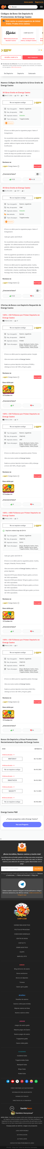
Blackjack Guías (22, 1064)
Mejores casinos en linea (22, 1008)
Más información (16, 67)
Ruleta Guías (22, 1073)
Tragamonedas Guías (22, 1060)
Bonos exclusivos (22, 973)
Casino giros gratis (22, 987)
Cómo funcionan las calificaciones (22, 1088)
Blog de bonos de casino (22, 969)
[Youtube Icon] (12, 1081)
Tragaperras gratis (22, 1038)
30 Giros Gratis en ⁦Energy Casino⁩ (16, 92)
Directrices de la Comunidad (22, 1100)
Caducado (32, 73)
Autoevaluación (22, 1134)
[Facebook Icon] (26, 1081)
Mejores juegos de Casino (22, 1030)
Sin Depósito (8, 73)
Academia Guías (22, 1055)
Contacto (22, 943)
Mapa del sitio (22, 956)
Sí (13, 179)
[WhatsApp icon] (36, 1081)
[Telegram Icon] (8, 1081)
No (33, 179)
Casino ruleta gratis (22, 1043)
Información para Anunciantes (22, 1092)
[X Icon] (17, 1081)
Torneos (22, 982)
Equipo (22, 952)
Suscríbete (38, 869)
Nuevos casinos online (22, 1013)
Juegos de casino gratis (22, 1025)
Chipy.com (35, 875)
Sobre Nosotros (22, 947)
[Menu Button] (41, 7)
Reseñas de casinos (22, 999)
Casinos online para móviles (22, 1004)
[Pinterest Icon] (22, 1081)
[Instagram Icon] (31, 1081)
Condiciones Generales (22, 934)
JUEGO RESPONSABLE (22, 1130)
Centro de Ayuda (22, 938)
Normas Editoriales (22, 1096)
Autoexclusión (22, 1139)
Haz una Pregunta (22, 824)
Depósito (20, 73)
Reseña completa (11, 57)
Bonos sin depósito (22, 978)
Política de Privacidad (23, 875)
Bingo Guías (22, 1069)
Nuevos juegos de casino (22, 1034)
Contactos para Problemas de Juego (22, 1143)
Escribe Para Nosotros (22, 925)
